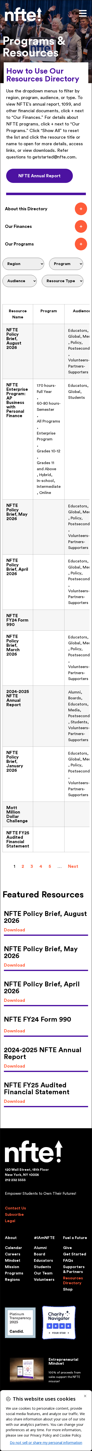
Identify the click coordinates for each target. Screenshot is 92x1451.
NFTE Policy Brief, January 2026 (14, 761)
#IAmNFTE (44, 1238)
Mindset (12, 1260)
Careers (12, 1254)
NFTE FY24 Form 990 (17, 620)
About (11, 1238)
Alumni (40, 1248)
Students (42, 1267)
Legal (10, 1221)
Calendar (13, 1248)
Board (39, 1254)
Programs (14, 1273)
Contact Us (15, 1208)
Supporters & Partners (74, 1269)
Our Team (43, 1273)
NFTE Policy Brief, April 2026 (17, 567)
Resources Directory (73, 1280)
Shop (68, 1289)
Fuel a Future (75, 1238)
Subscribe (14, 1215)
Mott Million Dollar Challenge (17, 814)
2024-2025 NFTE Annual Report (17, 698)
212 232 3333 (15, 1180)
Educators (43, 1260)
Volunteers (44, 1280)
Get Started (74, 1254)
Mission (12, 1267)
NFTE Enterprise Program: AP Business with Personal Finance (17, 400)
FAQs (68, 1260)
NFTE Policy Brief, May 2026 (16, 512)
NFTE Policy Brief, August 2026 (13, 339)
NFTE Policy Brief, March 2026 (13, 645)
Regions (12, 1280)
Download (14, 930)
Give (67, 1248)
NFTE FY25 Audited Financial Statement (17, 839)
